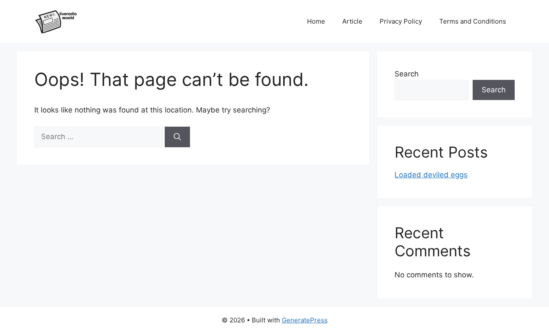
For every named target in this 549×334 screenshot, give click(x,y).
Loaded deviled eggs (431, 174)
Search (407, 74)
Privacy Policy (401, 21)
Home (316, 21)
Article (352, 21)
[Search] (177, 137)
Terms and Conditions (472, 21)
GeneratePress (305, 320)
